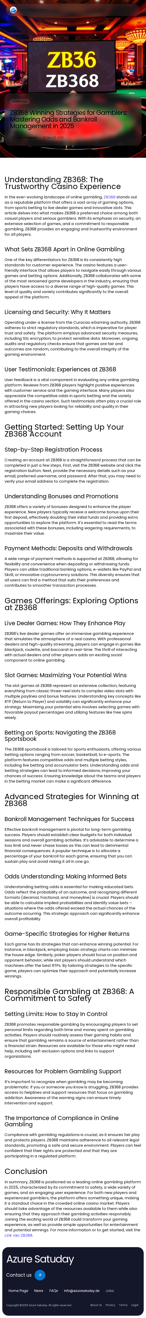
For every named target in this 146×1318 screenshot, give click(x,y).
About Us (96, 1305)
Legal (134, 1305)
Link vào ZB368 (18, 1235)
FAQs (53, 1290)
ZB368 (109, 197)
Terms (123, 1305)
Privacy (110, 1305)
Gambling (20, 101)
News (38, 1290)
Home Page (18, 1290)
